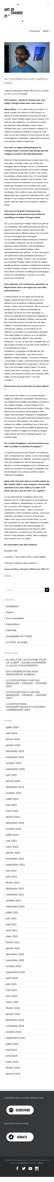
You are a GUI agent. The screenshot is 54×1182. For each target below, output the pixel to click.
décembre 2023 (15, 822)
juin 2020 (11, 984)
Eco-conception (15, 618)
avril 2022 (11, 876)
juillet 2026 (12, 727)
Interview (7, 576)
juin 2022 (11, 870)
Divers (9, 612)
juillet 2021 (12, 912)
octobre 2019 (13, 1031)
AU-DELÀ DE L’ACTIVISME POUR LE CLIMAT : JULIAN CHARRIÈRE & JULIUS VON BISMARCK (26, 662)
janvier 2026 (13, 745)
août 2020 (12, 978)
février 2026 (13, 739)
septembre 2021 (15, 906)
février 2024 (13, 816)
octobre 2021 (13, 900)
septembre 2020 (15, 972)
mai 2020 (11, 990)
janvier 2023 (13, 852)
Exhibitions (12, 606)
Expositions (12, 624)
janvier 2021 (13, 948)
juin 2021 (11, 918)
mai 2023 (11, 840)
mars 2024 (12, 810)
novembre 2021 (15, 894)
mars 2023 (12, 846)
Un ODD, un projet (16, 642)
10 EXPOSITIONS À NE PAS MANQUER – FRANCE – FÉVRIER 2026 (26, 683)
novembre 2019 (15, 1026)
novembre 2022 (15, 858)
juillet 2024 (12, 799)
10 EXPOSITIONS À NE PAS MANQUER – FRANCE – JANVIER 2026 (26, 695)
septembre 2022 (15, 864)
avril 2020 (11, 996)
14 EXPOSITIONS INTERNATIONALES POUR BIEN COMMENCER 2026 (25, 707)
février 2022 (13, 882)
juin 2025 (11, 775)
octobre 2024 (13, 793)
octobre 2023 (13, 828)
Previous (35, 31)
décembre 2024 (15, 787)
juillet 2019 (12, 1043)
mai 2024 (11, 804)
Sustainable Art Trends (19, 636)
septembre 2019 (15, 1037)
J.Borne (40, 1163)
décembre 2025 (15, 751)
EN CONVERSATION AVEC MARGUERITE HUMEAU (22, 673)
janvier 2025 (13, 781)
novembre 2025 (15, 757)
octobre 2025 (13, 763)
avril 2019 (11, 1055)
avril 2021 (11, 930)
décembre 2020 (15, 954)
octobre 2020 (13, 966)
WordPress (25, 1163)
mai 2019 (11, 1049)
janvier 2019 (13, 1073)
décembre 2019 (15, 1020)
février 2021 (13, 942)
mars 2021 (12, 936)
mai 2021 (11, 924)
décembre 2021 (15, 888)
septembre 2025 (15, 769)
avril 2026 (11, 733)
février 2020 (13, 1008)
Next (45, 31)
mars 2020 (12, 1002)
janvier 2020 (13, 1014)
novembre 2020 (15, 960)
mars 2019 (12, 1061)
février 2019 (13, 1067)
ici (38, 563)
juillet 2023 (12, 834)
